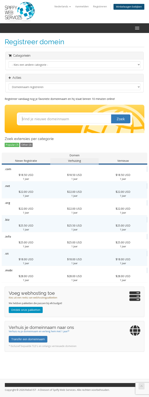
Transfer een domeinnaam (28, 339)
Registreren (100, 6)
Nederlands (62, 6)
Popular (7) (12, 144)
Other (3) (26, 144)
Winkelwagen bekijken (129, 6)
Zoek (121, 119)
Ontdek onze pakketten (25, 310)
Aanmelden (82, 6)
